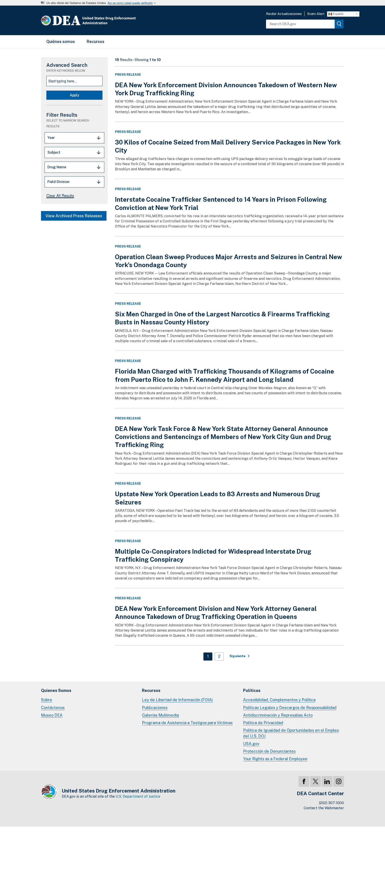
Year (51, 138)
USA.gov (251, 743)
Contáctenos (53, 707)
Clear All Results (60, 195)
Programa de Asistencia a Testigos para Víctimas (187, 722)
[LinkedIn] (327, 781)
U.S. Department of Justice (138, 796)
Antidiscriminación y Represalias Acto (278, 715)
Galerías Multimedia (160, 715)
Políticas (251, 690)
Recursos (95, 41)
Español (337, 13)
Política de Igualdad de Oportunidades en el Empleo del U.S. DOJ (291, 733)
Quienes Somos (56, 690)
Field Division (58, 182)
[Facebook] (304, 781)
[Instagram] (338, 781)
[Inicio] (101, 20)
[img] (339, 24)
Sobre (46, 699)
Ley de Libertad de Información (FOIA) (177, 699)
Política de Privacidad (263, 722)
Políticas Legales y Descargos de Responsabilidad (289, 707)
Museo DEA (52, 715)
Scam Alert (315, 14)
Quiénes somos (60, 41)
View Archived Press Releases (73, 215)
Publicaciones (155, 707)
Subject (53, 152)
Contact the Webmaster (324, 808)
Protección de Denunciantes (269, 751)
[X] (315, 781)
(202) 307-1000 (331, 803)
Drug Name (56, 167)
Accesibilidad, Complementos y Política (279, 699)
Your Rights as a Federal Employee (275, 758)
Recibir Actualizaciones (284, 14)
